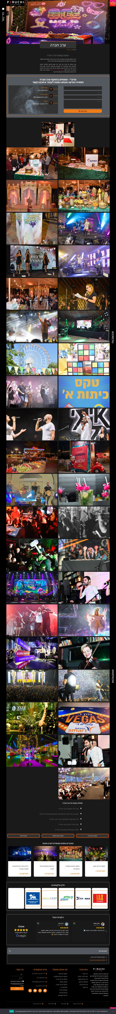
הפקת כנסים (63, 982)
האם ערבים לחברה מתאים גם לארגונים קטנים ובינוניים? (59, 814)
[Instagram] (40, 990)
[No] (113, 1011)
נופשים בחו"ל (63, 990)
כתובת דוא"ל (44, 94)
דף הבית (74, 49)
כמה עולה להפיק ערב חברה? (69, 824)
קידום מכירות (63, 993)
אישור (11, 1011)
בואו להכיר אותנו (83, 976)
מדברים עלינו (84, 984)
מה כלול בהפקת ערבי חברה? (69, 809)
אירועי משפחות (62, 995)
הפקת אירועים (63, 974)
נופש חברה (64, 987)
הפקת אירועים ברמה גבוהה (57, 70)
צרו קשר (85, 987)
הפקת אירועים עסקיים (60, 976)
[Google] (30, 990)
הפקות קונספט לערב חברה (97, 957)
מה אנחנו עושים (83, 979)
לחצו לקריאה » (100, 871)
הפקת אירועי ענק (99, 866)
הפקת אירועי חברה (61, 979)
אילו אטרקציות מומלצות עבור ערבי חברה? (64, 819)
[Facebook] (45, 990)
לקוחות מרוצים (83, 982)
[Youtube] (35, 990)
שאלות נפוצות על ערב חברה (97, 960)
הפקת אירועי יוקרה (61, 984)
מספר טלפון (44, 88)
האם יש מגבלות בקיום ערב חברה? (67, 830)
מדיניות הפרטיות (17, 984)
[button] (58, 134)
